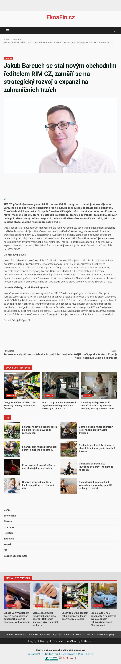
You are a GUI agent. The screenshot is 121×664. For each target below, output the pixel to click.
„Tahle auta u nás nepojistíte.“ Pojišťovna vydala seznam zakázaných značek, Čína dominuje (104, 596)
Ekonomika (10, 515)
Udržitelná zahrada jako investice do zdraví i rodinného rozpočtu (68, 467)
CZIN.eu (80, 653)
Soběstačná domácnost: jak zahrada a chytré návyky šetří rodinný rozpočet (68, 486)
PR (5, 550)
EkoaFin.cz (60, 17)
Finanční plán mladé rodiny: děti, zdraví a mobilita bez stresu (12, 449)
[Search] (114, 30)
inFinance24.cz (35, 653)
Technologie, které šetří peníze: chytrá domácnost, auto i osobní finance (68, 449)
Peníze (89, 653)
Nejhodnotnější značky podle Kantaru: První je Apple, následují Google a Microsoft (89, 354)
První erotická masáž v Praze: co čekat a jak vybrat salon (12, 467)
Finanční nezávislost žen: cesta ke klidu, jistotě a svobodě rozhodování (12, 430)
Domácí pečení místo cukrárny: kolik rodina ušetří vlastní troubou (68, 430)
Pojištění (8, 533)
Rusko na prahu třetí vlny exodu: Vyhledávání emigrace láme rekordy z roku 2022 (60, 385)
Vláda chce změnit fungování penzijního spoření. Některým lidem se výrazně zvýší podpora (46, 596)
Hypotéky (9, 527)
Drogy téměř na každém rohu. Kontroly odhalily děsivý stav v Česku (22, 385)
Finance (8, 521)
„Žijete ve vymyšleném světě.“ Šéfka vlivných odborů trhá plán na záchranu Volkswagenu (17, 596)
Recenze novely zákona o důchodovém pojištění (32, 352)
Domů (7, 510)
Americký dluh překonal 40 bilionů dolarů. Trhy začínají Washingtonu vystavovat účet (99, 385)
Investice (8, 58)
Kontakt (8, 544)
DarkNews (71, 641)
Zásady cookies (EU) (15, 556)
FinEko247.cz (52, 653)
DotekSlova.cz (68, 653)
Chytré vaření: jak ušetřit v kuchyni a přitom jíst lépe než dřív (12, 486)
